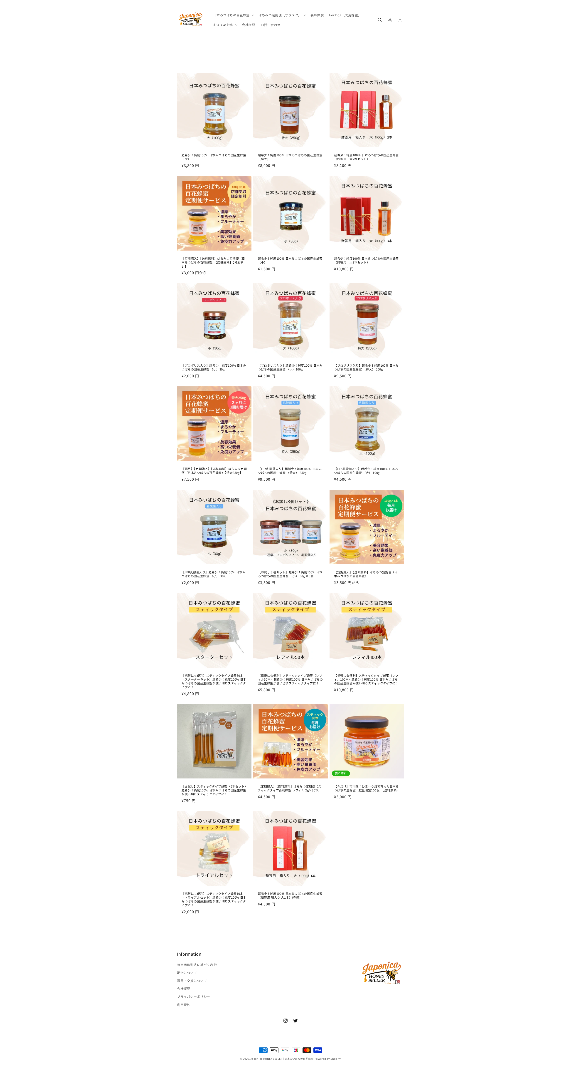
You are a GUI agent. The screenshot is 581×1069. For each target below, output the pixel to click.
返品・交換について (192, 980)
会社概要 (183, 988)
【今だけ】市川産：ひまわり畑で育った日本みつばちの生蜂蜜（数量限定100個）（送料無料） (366, 788)
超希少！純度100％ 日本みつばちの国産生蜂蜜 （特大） (290, 157)
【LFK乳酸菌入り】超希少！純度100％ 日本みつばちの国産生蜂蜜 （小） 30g (213, 574)
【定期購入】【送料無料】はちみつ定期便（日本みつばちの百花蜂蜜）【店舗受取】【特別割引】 (213, 262)
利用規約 (183, 1004)
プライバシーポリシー (193, 996)
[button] (233, 15)
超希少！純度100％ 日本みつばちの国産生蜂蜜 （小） (290, 260)
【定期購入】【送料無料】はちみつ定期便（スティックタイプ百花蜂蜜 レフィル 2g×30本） (289, 788)
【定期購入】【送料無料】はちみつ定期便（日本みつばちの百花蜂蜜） (366, 574)
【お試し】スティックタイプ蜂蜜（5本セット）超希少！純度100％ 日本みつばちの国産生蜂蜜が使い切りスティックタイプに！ (214, 790)
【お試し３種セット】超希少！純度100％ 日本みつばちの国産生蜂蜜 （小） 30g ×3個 (290, 574)
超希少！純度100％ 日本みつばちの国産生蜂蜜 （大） (214, 157)
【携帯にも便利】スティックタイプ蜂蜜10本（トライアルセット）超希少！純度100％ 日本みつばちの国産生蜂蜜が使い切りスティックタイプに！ (214, 899)
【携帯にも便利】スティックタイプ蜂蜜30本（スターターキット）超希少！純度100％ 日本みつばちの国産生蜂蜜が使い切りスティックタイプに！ (214, 681)
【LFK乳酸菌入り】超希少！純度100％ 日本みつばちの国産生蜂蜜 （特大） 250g (290, 471)
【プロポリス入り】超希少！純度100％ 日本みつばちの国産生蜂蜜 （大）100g (290, 367)
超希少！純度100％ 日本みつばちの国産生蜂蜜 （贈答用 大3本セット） (366, 260)
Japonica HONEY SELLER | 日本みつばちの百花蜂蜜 (282, 1058)
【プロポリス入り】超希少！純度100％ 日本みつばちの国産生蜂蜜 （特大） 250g (366, 367)
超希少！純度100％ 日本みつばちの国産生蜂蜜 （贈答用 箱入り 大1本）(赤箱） (290, 896)
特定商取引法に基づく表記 (197, 964)
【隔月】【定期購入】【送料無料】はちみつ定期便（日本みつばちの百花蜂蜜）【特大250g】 (214, 471)
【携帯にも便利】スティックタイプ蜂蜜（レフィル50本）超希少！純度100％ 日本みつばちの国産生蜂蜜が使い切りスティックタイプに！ (290, 679)
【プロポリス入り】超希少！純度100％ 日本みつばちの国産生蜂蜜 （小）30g (214, 367)
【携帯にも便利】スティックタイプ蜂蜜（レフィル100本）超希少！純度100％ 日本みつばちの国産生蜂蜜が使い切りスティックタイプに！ (366, 679)
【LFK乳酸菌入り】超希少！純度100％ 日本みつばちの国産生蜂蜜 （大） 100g (366, 471)
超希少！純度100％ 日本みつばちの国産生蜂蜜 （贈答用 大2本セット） (366, 157)
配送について (187, 972)
